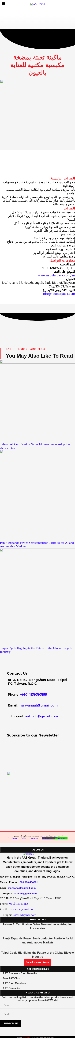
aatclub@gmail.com (41, 716)
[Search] (71, 4)
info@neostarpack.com (59, 294)
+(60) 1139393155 (33, 695)
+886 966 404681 (28, 882)
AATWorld (59, 836)
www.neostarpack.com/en (56, 275)
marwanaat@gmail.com (38, 705)
